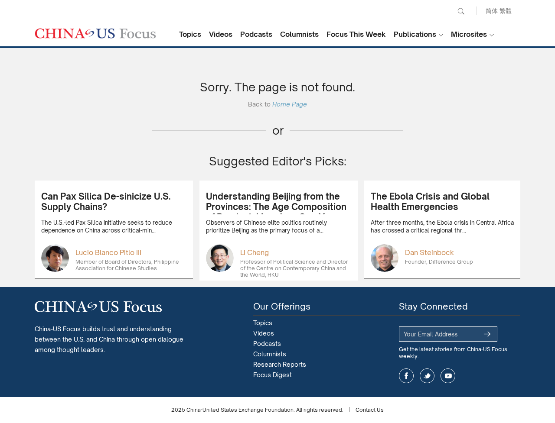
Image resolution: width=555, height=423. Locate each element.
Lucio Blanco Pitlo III (108, 252)
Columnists (299, 34)
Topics (190, 34)
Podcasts (256, 34)
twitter (427, 375)
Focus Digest (272, 374)
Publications (415, 34)
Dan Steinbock (429, 252)
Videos (220, 34)
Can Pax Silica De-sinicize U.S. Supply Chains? (106, 201)
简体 (492, 10)
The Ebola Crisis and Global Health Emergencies (430, 201)
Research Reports (279, 364)
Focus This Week (356, 34)
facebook (406, 375)
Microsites (469, 34)
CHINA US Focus (95, 33)
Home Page (289, 104)
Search (461, 11)
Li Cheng (254, 252)
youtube (448, 375)
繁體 (506, 10)
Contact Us (370, 410)
